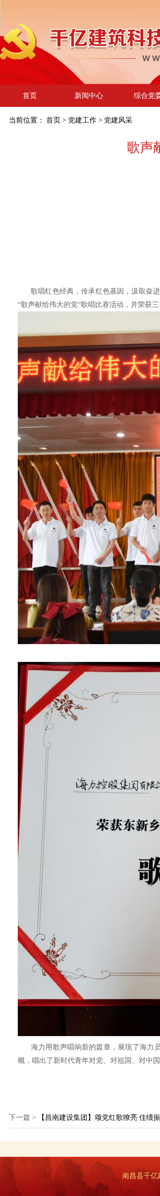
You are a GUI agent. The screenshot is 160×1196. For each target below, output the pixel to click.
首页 (30, 95)
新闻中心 (89, 95)
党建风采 (118, 120)
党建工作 (82, 120)
